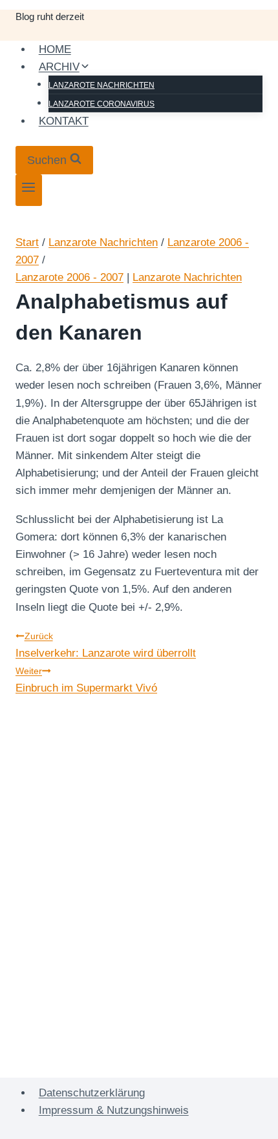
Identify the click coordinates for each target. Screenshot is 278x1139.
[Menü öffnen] (29, 190)
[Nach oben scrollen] (245, 1119)
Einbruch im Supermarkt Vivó (86, 680)
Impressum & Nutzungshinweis (114, 1110)
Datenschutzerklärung (92, 1093)
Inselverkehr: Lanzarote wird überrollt (106, 645)
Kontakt (64, 121)
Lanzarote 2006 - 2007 (69, 277)
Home (55, 49)
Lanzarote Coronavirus (101, 103)
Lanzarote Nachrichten (101, 85)
